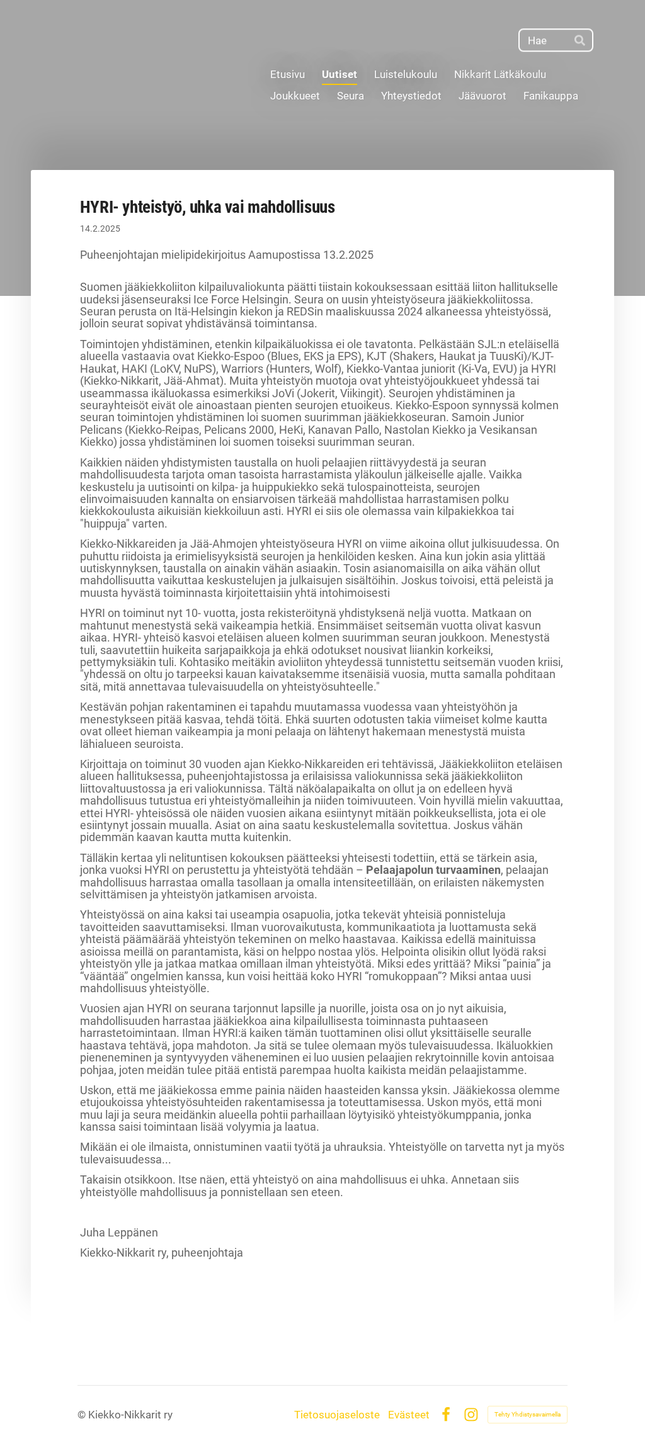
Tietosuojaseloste (337, 1415)
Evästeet (409, 1415)
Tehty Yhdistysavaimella (527, 1414)
